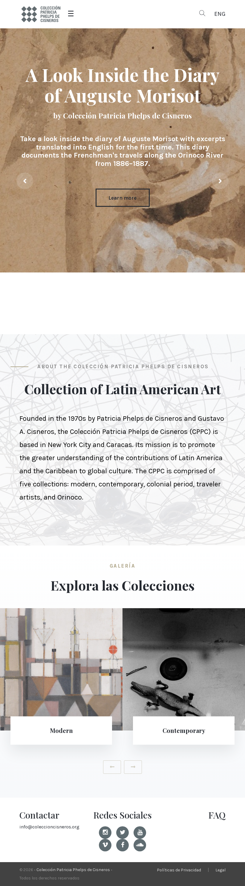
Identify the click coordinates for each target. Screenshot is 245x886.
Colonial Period (183, 730)
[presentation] (24, 180)
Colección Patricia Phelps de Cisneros (73, 869)
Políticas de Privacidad (179, 870)
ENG (220, 13)
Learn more (122, 198)
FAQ (217, 815)
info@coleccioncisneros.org (49, 827)
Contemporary (61, 730)
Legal (220, 870)
